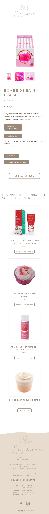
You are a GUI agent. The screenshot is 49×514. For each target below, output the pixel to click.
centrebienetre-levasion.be (24, 469)
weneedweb (29, 511)
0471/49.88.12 (24, 466)
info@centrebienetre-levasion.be (24, 464)
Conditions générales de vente (24, 475)
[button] (21, 503)
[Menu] (24, 21)
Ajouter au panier (24, 252)
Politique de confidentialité (24, 473)
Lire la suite (24, 410)
